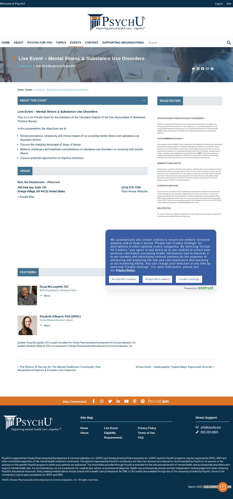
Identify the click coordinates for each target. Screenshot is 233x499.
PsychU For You (39, 42)
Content (91, 42)
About (19, 42)
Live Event (111, 428)
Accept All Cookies (124, 279)
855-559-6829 (209, 432)
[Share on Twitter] (193, 68)
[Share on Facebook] (202, 68)
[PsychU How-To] (223, 487)
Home (6, 42)
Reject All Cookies (157, 279)
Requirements (113, 437)
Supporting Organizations (123, 42)
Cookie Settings (189, 279)
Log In (219, 3)
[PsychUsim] (158, 401)
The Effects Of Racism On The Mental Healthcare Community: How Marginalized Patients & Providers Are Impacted (59, 368)
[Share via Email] (207, 68)
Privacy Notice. (125, 270)
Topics (61, 42)
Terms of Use (146, 432)
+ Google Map (26, 196)
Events (75, 42)
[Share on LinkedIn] (198, 68)
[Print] (212, 68)
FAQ (140, 437)
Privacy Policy (147, 428)
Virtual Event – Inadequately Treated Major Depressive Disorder (175, 366)
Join (228, 3)
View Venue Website (134, 191)
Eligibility (110, 432)
